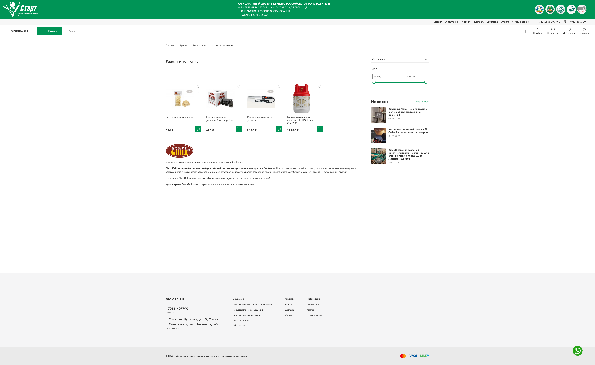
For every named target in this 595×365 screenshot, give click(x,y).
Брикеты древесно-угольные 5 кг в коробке (219, 118)
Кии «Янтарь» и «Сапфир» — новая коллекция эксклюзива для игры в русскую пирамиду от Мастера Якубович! (408, 154)
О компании (452, 21)
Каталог (437, 21)
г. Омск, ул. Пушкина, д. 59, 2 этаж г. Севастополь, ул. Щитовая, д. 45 (192, 321)
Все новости (422, 101)
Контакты (479, 21)
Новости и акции (241, 320)
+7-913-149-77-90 (577, 21)
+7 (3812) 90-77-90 (550, 21)
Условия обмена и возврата (246, 314)
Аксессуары (199, 45)
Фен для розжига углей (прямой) (260, 118)
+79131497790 (177, 308)
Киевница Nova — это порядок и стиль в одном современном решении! (407, 112)
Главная (170, 45)
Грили (183, 45)
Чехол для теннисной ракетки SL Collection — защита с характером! (408, 131)
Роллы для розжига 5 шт (179, 117)
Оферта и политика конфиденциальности (253, 304)
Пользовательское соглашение (248, 309)
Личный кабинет (521, 21)
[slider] (374, 82)
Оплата (505, 21)
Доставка (492, 21)
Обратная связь (240, 325)
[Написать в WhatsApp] (578, 351)
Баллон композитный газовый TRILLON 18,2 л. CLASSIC (300, 120)
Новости (466, 21)
